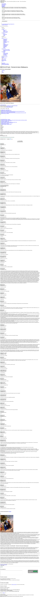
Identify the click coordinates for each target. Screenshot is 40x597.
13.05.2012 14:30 (2, 371)
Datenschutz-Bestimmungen (15, 596)
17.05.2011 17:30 (2, 239)
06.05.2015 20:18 (2, 503)
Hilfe (1, 595)
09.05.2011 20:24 (2, 199)
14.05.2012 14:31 (2, 383)
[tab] (3, 70)
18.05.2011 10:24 (2, 244)
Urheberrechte (21, 596)
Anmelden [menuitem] (3, 24)
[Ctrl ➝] (5, 119)
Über (4, 595)
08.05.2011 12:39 (2, 194)
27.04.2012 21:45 (2, 306)
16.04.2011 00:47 (2, 161)
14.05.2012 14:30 (2, 379)
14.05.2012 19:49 (2, 408)
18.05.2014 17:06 (2, 490)
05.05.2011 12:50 (2, 178)
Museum (3, 28)
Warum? (10, 511)
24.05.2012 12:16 (2, 428)
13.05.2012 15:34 (2, 375)
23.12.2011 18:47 (2, 269)
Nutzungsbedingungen (9, 596)
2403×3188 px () (10, 106)
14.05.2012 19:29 (2, 404)
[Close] (0, 581)
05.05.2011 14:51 (2, 186)
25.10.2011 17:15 (2, 265)
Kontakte (6, 595)
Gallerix (4, 592)
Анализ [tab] (3, 72)
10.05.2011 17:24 (2, 203)
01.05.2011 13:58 (2, 173)
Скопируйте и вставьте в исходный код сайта (6, 589)
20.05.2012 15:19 (2, 416)
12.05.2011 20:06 (2, 207)
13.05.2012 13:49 (2, 367)
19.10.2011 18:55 (2, 261)
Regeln (6, 596)
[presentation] (21, 73)
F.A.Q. (3, 595)
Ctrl (6, 108)
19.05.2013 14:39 (2, 481)
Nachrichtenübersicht (4, 21)
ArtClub (4, 37)
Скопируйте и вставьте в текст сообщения (6, 591)
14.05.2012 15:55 (2, 387)
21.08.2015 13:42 (2, 507)
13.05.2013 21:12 (2, 468)
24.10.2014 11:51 (2, 498)
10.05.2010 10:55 (2, 144)
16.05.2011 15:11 (2, 235)
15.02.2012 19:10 (2, 285)
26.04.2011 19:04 (2, 165)
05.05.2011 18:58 (2, 190)
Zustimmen (35, 571)
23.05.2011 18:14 (2, 257)
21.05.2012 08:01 (2, 424)
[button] (4, 3)
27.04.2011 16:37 (2, 169)
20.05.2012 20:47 (2, 420)
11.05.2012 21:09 (2, 358)
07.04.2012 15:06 (2, 289)
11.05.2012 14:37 (2, 354)
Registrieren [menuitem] (6, 24)
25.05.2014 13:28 (2, 494)
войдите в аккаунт (14, 584)
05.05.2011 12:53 (2, 182)
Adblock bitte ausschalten (3, 564)
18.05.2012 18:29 (2, 412)
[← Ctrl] (4, 113)
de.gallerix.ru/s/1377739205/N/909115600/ (12, 105)
